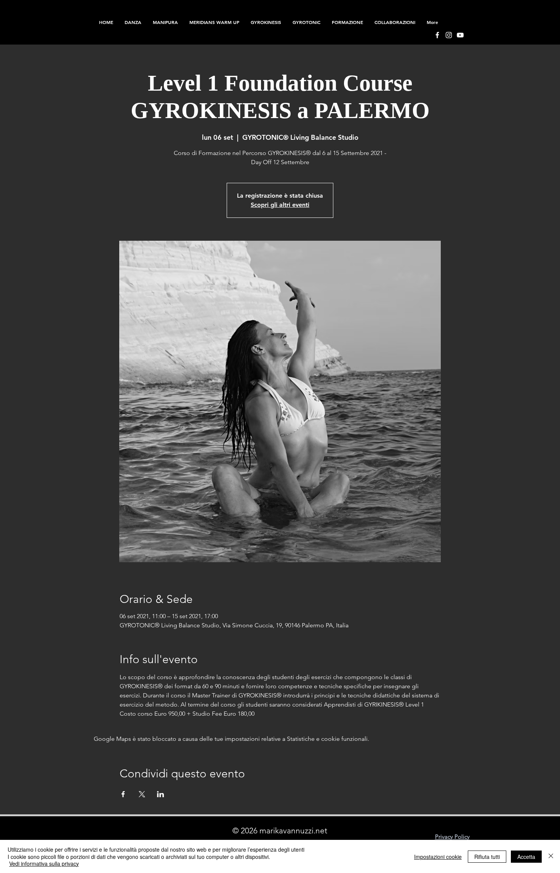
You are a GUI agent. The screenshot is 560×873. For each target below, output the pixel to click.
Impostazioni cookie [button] (438, 856)
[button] (347, 22)
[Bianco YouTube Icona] (460, 35)
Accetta (526, 856)
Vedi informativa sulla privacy (44, 863)
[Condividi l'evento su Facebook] (123, 794)
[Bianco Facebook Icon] (437, 35)
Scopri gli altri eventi (280, 204)
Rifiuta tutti (487, 856)
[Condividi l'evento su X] (142, 794)
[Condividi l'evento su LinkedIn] (160, 794)
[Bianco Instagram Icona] (449, 35)
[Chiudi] (550, 856)
